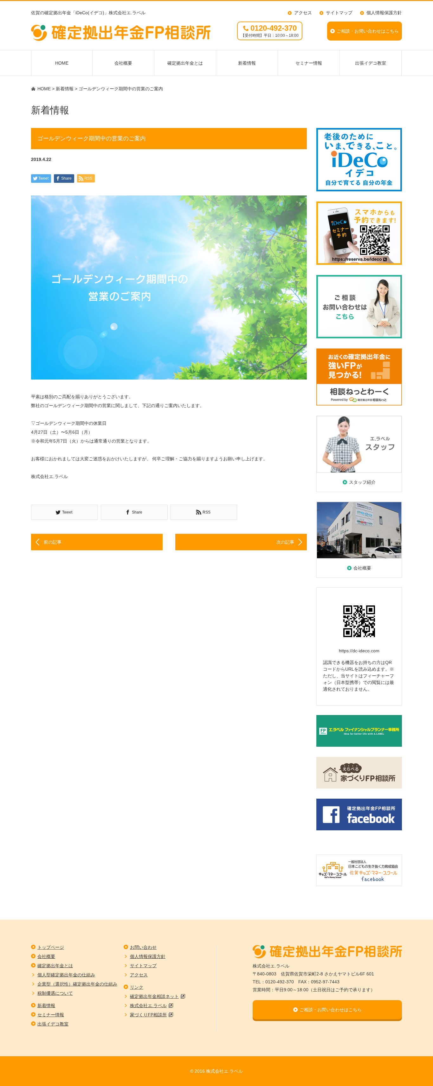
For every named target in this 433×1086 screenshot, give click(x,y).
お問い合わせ (143, 947)
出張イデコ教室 (370, 63)
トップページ (50, 947)
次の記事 (285, 542)
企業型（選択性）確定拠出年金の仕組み (77, 984)
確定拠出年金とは (185, 63)
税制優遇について (55, 993)
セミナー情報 (308, 63)
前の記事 (52, 542)
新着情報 (247, 63)
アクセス (303, 12)
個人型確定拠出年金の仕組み (66, 974)
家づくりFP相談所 (148, 1014)
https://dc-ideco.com (359, 650)
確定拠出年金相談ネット (154, 996)
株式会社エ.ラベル (148, 1005)
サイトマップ (339, 12)
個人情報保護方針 (384, 12)
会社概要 (123, 63)
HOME (61, 63)
